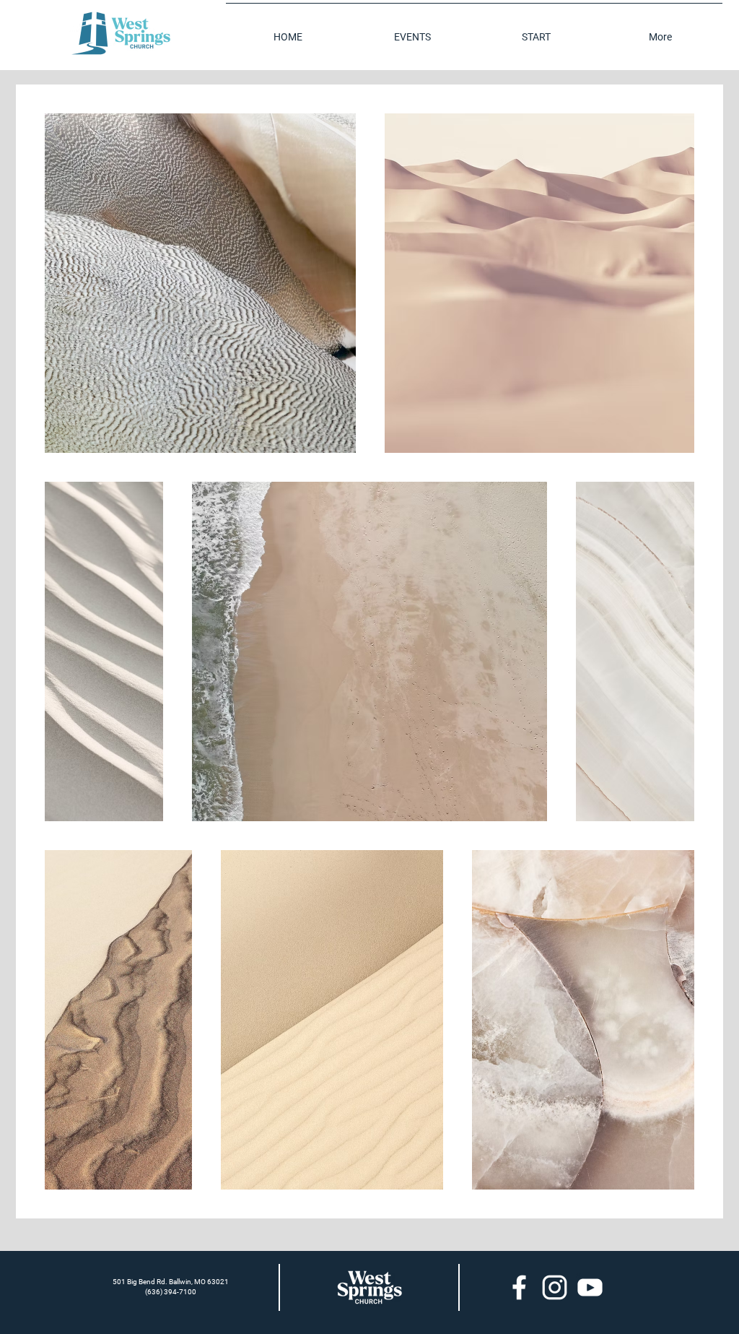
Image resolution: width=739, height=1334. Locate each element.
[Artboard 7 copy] (555, 1287)
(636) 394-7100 (170, 1292)
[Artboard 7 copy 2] (590, 1287)
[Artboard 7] (519, 1287)
